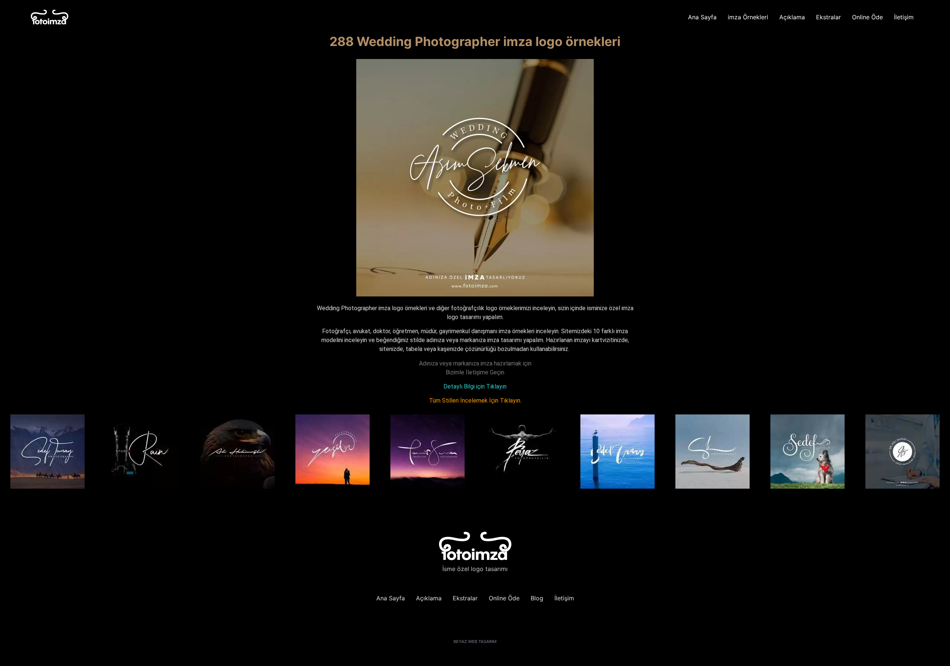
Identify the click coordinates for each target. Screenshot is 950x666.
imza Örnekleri (748, 17)
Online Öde (867, 17)
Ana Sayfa (702, 17)
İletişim (904, 17)
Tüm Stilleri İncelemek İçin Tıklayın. (475, 400)
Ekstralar (828, 17)
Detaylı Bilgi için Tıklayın (475, 386)
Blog (537, 598)
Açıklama (792, 17)
